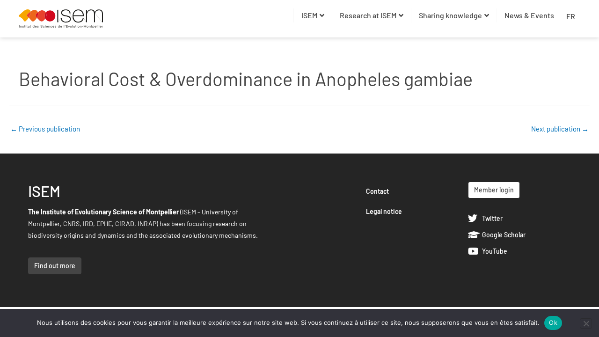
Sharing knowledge (450, 15)
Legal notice (384, 211)
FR (570, 16)
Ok (553, 322)
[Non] (586, 323)
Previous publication (45, 129)
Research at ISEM (368, 15)
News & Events (529, 15)
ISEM (309, 15)
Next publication (560, 129)
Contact (377, 191)
